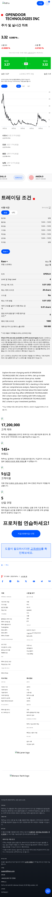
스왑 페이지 (31, 53)
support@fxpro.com (8, 871)
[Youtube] (34, 581)
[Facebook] (2, 581)
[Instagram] (10, 581)
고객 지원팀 (29, 862)
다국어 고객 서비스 (16, 483)
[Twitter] (26, 581)
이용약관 (32, 832)
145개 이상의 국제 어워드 (15, 461)
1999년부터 (12, 434)
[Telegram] (42, 581)
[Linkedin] (18, 581)
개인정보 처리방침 (42, 832)
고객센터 (35, 548)
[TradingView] (49, 581)
